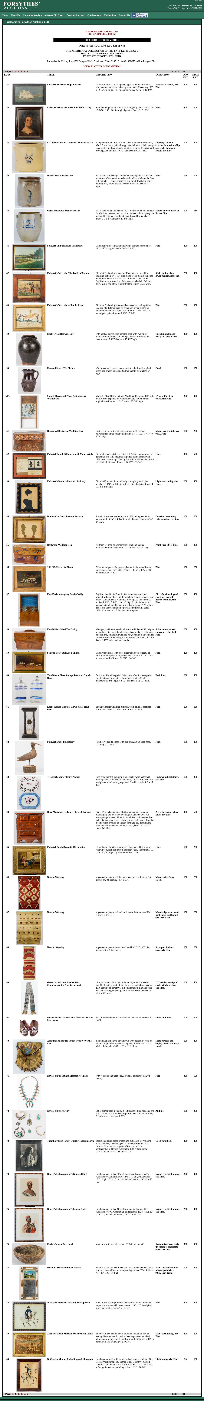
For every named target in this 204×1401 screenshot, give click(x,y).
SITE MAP (198, 1)
